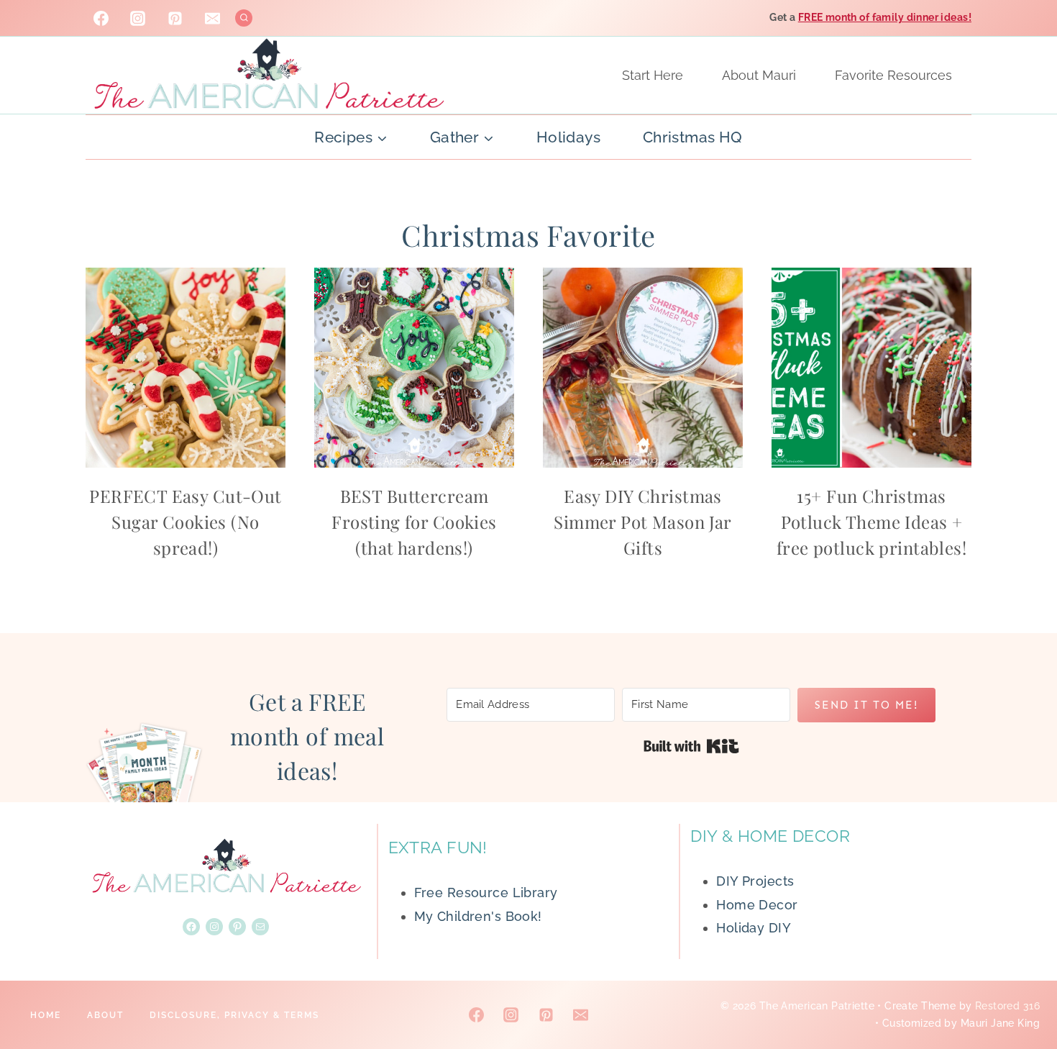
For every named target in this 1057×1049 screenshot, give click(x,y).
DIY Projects (755, 881)
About (105, 1015)
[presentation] (185, 368)
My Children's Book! (478, 916)
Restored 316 (1007, 1006)
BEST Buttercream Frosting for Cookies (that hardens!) (413, 521)
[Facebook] (101, 18)
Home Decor (756, 904)
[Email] (213, 18)
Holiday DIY (753, 927)
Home (45, 1015)
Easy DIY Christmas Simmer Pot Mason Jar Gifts (642, 521)
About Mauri (759, 75)
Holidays (568, 137)
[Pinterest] (175, 18)
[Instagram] (138, 18)
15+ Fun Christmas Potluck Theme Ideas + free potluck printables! (871, 521)
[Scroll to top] (1020, 991)
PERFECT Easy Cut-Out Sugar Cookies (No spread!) (185, 521)
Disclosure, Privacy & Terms (234, 1015)
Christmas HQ (693, 137)
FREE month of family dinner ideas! (884, 17)
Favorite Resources (893, 75)
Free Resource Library (486, 892)
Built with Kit (691, 746)
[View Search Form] (244, 18)
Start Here (652, 75)
